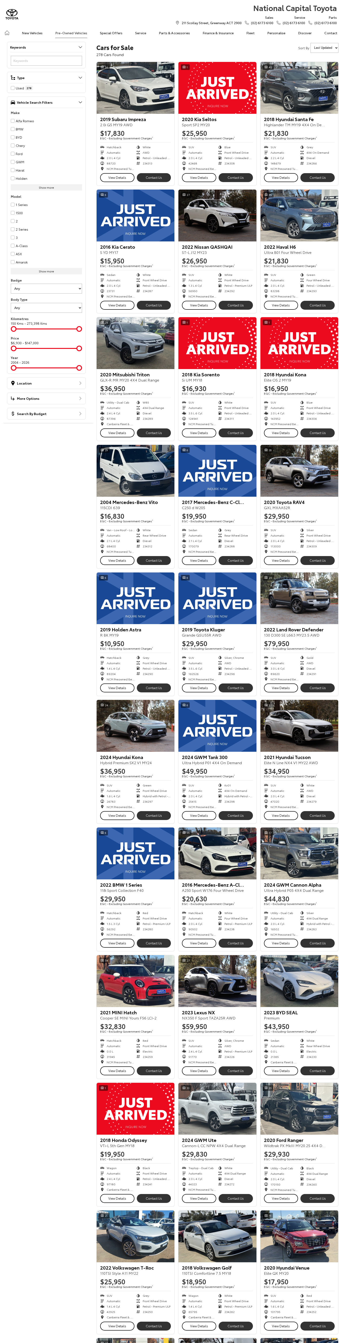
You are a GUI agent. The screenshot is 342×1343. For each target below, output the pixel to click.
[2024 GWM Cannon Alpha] (299, 853)
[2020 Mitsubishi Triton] (135, 343)
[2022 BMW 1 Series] (135, 853)
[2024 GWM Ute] (217, 1109)
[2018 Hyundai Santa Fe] (299, 88)
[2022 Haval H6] (299, 215)
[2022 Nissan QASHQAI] (217, 215)
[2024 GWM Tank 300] (217, 726)
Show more (46, 187)
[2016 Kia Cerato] (135, 215)
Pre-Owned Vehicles (71, 33)
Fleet (250, 33)
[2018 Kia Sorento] (217, 343)
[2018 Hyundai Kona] (299, 343)
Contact (330, 33)
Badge (16, 280)
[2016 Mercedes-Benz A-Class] (217, 853)
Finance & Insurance (218, 33)
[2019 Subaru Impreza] (135, 88)
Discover (305, 33)
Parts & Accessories (174, 33)
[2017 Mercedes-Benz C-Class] (217, 471)
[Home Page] (11, 14)
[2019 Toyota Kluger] (217, 598)
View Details (117, 177)
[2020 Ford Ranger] (299, 1109)
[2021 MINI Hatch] (135, 981)
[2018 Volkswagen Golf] (217, 1236)
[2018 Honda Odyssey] (135, 1109)
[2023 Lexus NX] (217, 981)
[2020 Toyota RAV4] (299, 471)
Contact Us (154, 177)
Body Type (19, 299)
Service (140, 33)
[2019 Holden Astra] (135, 598)
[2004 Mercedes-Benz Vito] (135, 471)
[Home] (7, 33)
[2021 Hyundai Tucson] (299, 726)
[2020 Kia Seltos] (217, 88)
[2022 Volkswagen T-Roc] (135, 1236)
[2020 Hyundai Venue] (299, 1236)
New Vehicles (32, 33)
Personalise (276, 33)
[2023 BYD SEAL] (299, 981)
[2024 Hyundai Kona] (135, 726)
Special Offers (111, 33)
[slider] (13, 329)
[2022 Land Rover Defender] (299, 598)
